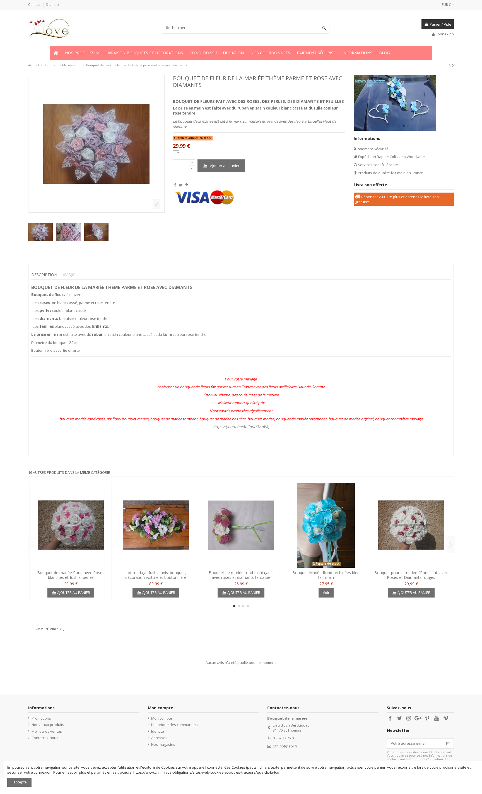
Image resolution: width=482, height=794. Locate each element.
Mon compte (161, 718)
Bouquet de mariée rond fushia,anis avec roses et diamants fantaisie (241, 575)
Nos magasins (163, 744)
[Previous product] (450, 65)
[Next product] (453, 65)
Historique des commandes (174, 724)
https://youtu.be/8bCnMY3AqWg (241, 426)
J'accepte (19, 782)
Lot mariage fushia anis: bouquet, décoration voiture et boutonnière (155, 575)
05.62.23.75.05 (284, 737)
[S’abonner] (448, 743)
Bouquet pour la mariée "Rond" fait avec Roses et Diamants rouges (411, 575)
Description (44, 274)
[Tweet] (180, 185)
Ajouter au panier (225, 165)
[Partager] (175, 185)
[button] (82, 53)
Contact (34, 4)
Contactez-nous (45, 737)
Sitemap (52, 4)
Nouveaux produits (48, 724)
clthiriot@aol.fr (285, 746)
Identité (157, 731)
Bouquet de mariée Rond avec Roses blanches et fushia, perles (70, 575)
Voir (326, 592)
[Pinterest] (186, 185)
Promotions (41, 718)
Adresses (159, 737)
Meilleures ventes (47, 731)
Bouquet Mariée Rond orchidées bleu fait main (326, 575)
